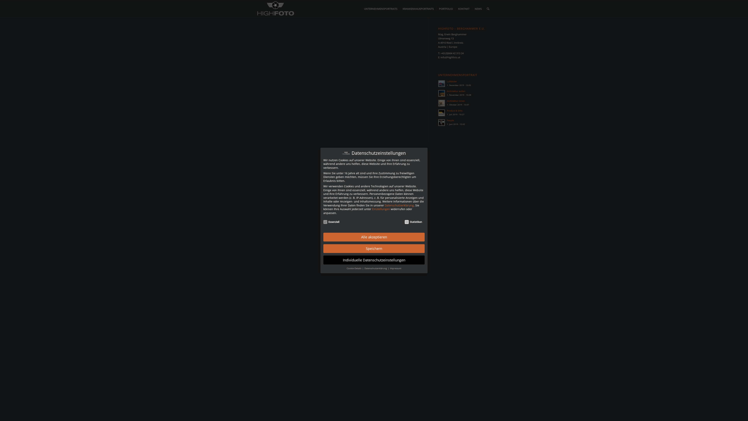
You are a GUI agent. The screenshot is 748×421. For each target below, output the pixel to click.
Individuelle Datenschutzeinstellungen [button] (374, 260)
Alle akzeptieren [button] (374, 237)
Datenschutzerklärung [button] (375, 268)
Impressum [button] (395, 268)
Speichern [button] (374, 248)
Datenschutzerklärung (399, 205)
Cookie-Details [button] (354, 268)
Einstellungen (381, 209)
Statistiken (416, 222)
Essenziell (333, 222)
